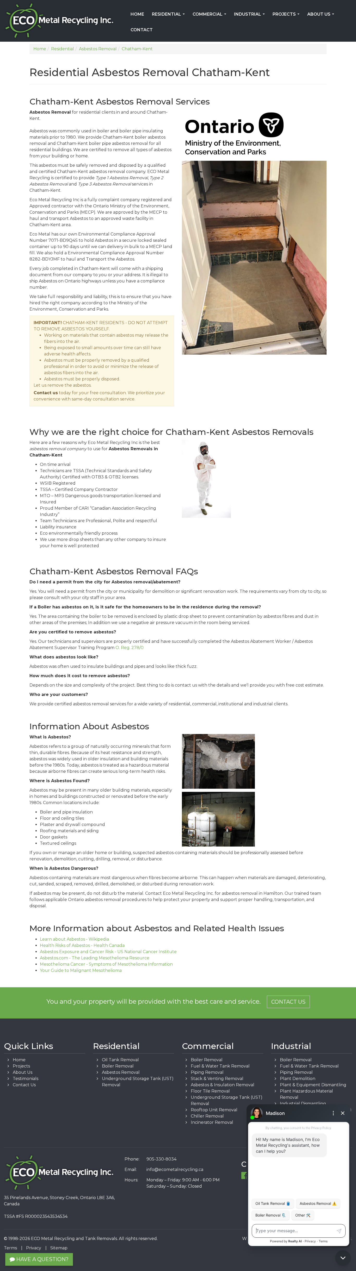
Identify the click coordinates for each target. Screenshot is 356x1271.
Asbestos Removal (121, 1072)
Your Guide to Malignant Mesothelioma (81, 970)
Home (137, 14)
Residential (169, 16)
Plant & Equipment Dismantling (313, 1084)
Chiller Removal (207, 1116)
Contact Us (288, 1002)
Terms (10, 1247)
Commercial (210, 16)
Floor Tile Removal (210, 1091)
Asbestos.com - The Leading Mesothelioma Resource (94, 957)
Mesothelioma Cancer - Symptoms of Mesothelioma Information (106, 964)
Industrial (250, 16)
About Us (321, 16)
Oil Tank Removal (120, 1059)
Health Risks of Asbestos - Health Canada (82, 945)
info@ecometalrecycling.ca (174, 1169)
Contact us (46, 392)
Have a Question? (42, 1259)
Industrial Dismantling (303, 1103)
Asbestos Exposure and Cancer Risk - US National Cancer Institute (108, 951)
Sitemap (58, 1247)
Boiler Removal (118, 1066)
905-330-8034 (161, 1159)
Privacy (33, 1247)
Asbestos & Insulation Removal (222, 1084)
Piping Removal (207, 1072)
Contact (142, 29)
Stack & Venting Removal (217, 1078)
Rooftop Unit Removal (214, 1109)
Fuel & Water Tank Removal (220, 1066)
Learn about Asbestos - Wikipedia (74, 939)
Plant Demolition (297, 1078)
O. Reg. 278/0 (129, 647)
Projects (287, 16)
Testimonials (25, 1078)
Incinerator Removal (212, 1122)
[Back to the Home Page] (59, 21)
